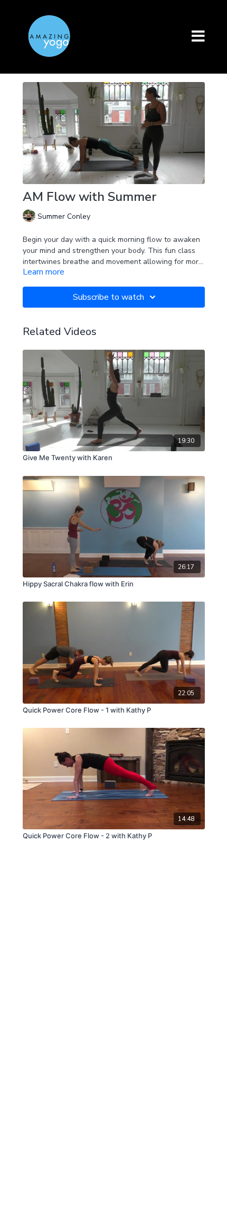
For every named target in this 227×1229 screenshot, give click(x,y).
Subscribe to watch (108, 297)
